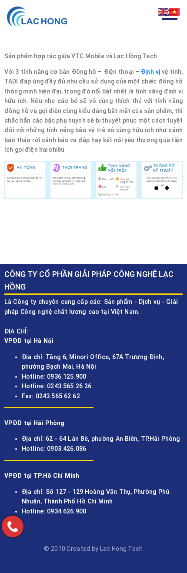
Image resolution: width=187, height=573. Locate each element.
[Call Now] (12, 526)
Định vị (150, 71)
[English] (163, 11)
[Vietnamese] (174, 11)
